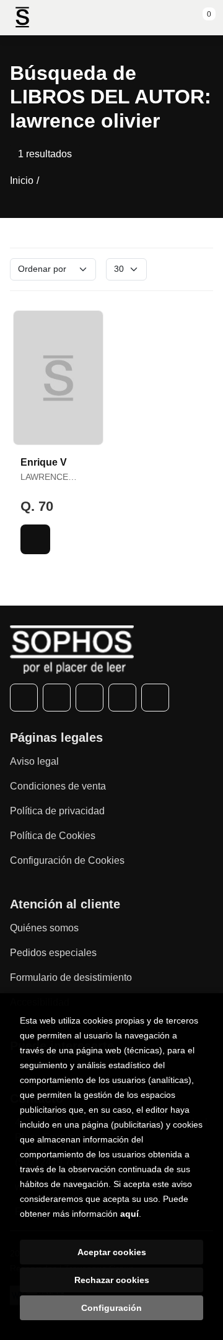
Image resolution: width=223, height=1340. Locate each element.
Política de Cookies (52, 835)
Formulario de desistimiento (71, 977)
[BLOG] (155, 697)
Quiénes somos (44, 928)
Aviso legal (34, 761)
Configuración (111, 1308)
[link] (35, 539)
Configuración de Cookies (67, 860)
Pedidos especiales (53, 952)
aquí (129, 1214)
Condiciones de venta (58, 786)
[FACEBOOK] (24, 697)
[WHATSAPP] (122, 697)
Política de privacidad (57, 811)
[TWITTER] (57, 697)
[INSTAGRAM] (89, 697)
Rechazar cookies (111, 1280)
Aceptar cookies (111, 1252)
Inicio (21, 180)
